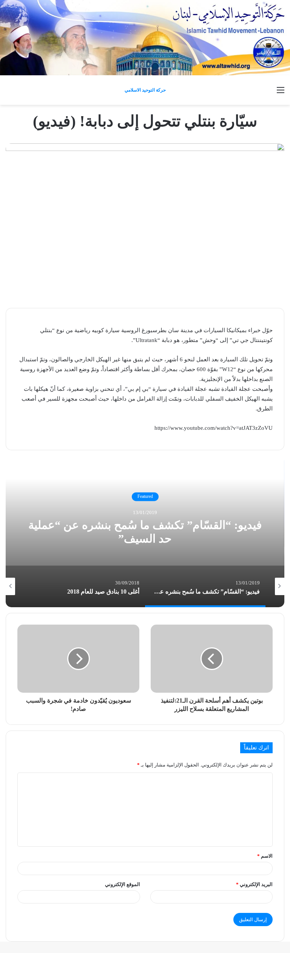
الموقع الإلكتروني (122, 884)
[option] (145, 531)
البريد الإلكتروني (254, 884)
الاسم (265, 856)
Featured (145, 496)
